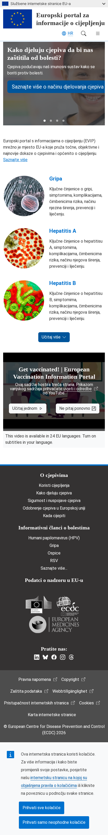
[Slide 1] (45, 120)
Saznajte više (15, 159)
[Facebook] (54, 657)
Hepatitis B (62, 283)
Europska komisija (39, 605)
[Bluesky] (45, 657)
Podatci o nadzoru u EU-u (54, 580)
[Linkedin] (36, 657)
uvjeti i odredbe (77, 389)
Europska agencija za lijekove (54, 624)
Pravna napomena (34, 679)
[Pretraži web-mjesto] (84, 33)
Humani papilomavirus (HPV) (54, 537)
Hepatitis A (62, 231)
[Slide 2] (51, 120)
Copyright (70, 679)
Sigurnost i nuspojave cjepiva (54, 500)
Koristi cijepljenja (54, 485)
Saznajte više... (54, 568)
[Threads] (71, 657)
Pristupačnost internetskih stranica (36, 702)
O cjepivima (54, 475)
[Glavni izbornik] (98, 33)
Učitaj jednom (24, 408)
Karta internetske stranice (52, 714)
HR (70, 33)
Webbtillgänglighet (69, 691)
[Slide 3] (57, 120)
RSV (54, 560)
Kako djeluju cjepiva (54, 493)
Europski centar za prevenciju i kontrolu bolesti (67, 606)
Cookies (86, 702)
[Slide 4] (63, 120)
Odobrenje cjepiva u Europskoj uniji (54, 508)
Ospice (54, 553)
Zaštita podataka (26, 691)
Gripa (55, 179)
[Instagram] (62, 657)
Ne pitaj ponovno (74, 408)
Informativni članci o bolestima (54, 527)
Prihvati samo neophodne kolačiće (54, 822)
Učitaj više (51, 337)
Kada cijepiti (54, 515)
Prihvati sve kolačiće (42, 807)
